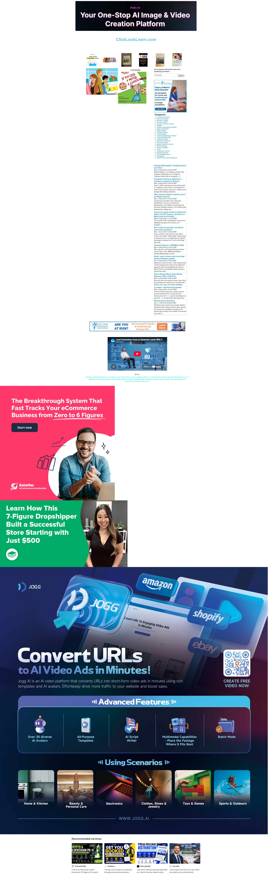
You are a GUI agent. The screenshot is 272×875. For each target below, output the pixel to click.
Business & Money (162, 120)
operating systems (162, 153)
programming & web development (167, 158)
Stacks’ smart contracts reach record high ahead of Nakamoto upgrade (169, 257)
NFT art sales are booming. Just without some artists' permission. (168, 228)
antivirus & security (163, 119)
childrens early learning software (166, 127)
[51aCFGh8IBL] (102, 81)
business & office (162, 122)
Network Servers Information (164, 301)
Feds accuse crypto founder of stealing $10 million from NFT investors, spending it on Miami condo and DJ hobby (170, 214)
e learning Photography (164, 137)
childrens (159, 125)
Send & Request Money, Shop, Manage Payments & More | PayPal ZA (168, 275)
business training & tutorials (165, 124)
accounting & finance (163, 117)
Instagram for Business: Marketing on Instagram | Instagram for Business (168, 180)
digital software (161, 131)
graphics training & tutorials (165, 144)
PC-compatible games (163, 154)
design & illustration (163, 129)
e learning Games (162, 132)
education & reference (163, 141)
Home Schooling (162, 146)
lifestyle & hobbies (162, 147)
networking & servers (163, 151)
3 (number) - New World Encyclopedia (167, 287)
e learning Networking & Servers (166, 136)
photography (160, 156)
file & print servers (162, 142)
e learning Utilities (162, 139)
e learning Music (162, 134)
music (158, 149)
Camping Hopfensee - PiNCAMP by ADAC (169, 245)
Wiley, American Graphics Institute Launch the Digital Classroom (169, 195)
